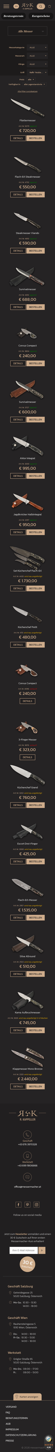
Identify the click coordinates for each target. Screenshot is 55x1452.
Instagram (36, 1204)
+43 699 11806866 (27, 1163)
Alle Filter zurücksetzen (28, 91)
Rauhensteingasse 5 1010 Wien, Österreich (25, 1325)
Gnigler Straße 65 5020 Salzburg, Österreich (27, 1360)
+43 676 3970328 (27, 1142)
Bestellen (35, 138)
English (16, 6)
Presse (10, 1441)
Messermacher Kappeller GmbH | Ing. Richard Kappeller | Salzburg (27, 6)
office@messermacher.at (27, 1187)
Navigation (6, 6)
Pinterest (27, 1204)
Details (18, 138)
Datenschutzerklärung (21, 1435)
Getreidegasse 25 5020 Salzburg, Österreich (27, 1294)
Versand (11, 1407)
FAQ (8, 1412)
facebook (18, 1204)
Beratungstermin (17, 1418)
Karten (23, 1397)
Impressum (12, 1429)
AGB (8, 1424)
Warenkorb (50, 6)
